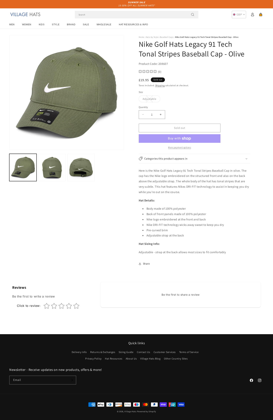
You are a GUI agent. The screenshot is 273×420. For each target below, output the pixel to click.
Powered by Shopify (146, 411)
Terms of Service (189, 352)
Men (12, 24)
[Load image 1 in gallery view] (23, 167)
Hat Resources (113, 358)
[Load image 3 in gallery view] (81, 167)
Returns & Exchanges (102, 352)
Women (26, 24)
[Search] (192, 14)
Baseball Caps (166, 37)
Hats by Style (152, 37)
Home (141, 37)
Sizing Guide (126, 352)
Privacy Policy (93, 358)
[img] (148, 72)
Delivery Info (79, 352)
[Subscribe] (72, 380)
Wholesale (104, 24)
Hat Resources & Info (133, 24)
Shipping (160, 85)
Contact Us (143, 352)
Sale (86, 24)
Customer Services (165, 352)
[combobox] (136, 14)
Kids (41, 24)
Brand (71, 24)
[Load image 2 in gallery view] (52, 167)
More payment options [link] (179, 147)
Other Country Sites (176, 358)
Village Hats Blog (150, 358)
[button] (261, 14)
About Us (131, 358)
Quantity (143, 107)
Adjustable (151, 99)
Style (55, 24)
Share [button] (146, 263)
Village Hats (130, 411)
